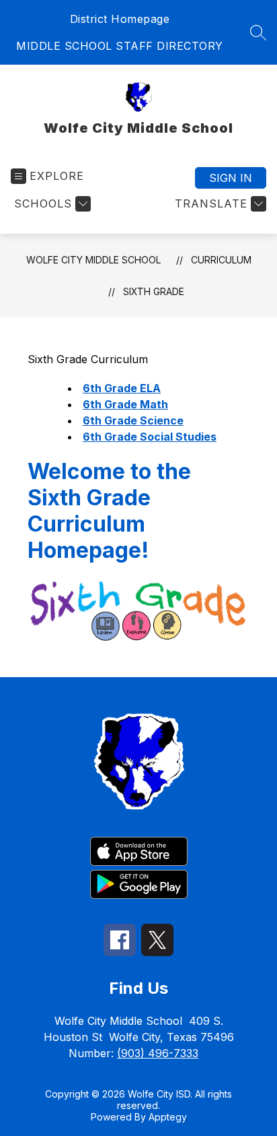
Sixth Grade (153, 291)
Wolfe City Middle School (93, 259)
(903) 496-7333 (157, 1053)
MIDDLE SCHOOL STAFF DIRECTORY (119, 46)
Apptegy (168, 1117)
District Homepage (120, 19)
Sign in (230, 178)
